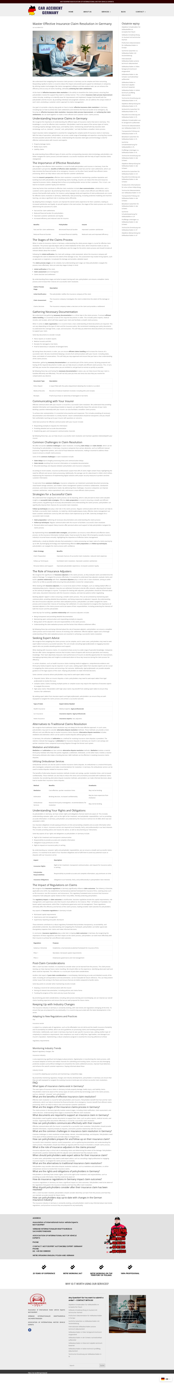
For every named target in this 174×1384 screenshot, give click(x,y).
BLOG (123, 12)
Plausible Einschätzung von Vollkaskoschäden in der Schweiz (131, 179)
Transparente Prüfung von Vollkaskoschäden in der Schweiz (131, 198)
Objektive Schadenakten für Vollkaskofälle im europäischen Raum (131, 29)
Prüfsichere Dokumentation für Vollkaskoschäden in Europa (131, 45)
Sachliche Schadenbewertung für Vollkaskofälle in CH (129, 214)
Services (105, 12)
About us (87, 12)
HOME (71, 12)
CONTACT (140, 12)
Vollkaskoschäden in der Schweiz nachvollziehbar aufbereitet (130, 76)
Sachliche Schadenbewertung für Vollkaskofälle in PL (129, 144)
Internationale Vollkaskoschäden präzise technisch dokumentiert (130, 61)
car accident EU (38, 27)
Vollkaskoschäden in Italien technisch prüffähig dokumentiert (131, 92)
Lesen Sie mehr (127, 1320)
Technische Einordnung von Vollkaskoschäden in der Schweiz (131, 158)
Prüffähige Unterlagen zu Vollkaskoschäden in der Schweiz (130, 222)
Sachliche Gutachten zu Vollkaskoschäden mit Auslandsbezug (130, 53)
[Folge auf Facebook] (29, 1330)
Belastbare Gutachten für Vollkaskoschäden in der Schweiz (130, 206)
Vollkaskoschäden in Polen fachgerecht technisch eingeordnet (130, 69)
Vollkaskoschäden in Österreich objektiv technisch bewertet (128, 84)
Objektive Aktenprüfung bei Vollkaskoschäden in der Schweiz (131, 166)
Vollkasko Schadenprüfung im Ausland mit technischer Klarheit (131, 37)
